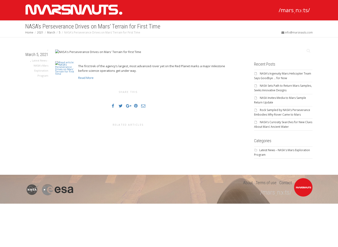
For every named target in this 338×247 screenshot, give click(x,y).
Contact (285, 182)
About (248, 182)
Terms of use (266, 182)
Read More (86, 78)
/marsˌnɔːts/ (294, 10)
